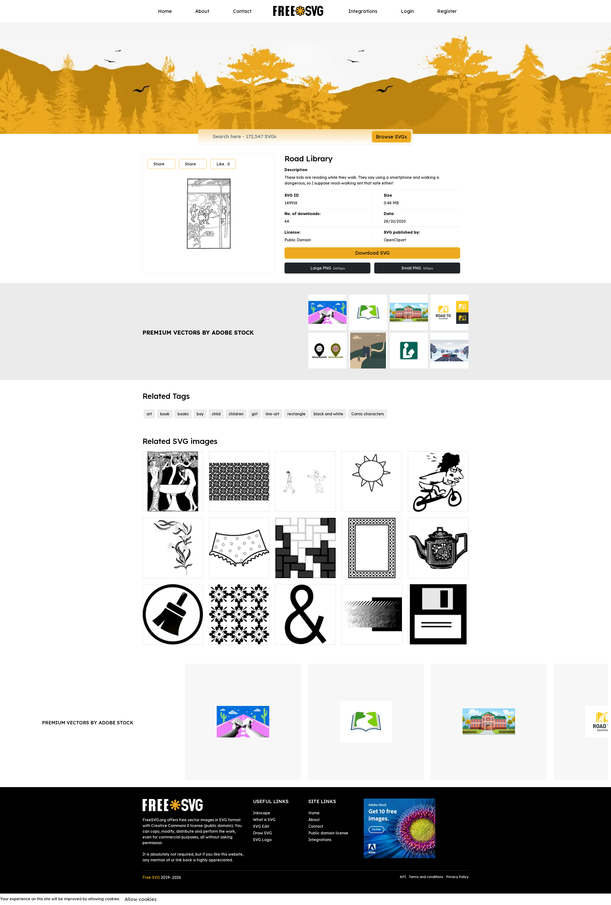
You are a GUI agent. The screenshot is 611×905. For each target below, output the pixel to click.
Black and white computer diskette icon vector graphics (438, 632)
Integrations (362, 11)
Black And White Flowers (171, 571)
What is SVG (264, 819)
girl (255, 413)
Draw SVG (262, 833)
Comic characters (367, 413)
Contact (242, 11)
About (202, 11)
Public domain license (328, 833)
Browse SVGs (391, 137)
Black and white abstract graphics (372, 635)
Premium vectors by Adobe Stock (198, 332)
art (149, 413)
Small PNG (417, 268)
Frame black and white (368, 571)
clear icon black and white (172, 638)
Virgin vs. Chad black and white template (305, 502)
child (216, 413)
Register (447, 11)
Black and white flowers (236, 638)
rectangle (296, 413)
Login (407, 11)
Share (158, 164)
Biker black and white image (438, 502)
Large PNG (327, 268)
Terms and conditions (426, 877)
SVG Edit (261, 826)
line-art (272, 413)
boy (200, 413)
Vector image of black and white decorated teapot (438, 568)
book (164, 413)
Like (223, 164)
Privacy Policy (457, 877)
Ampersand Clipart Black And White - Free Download (306, 632)
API (403, 877)
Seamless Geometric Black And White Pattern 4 (239, 502)
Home (165, 11)
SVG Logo (262, 839)
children (236, 413)
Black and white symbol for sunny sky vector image (372, 502)
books (183, 413)
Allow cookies (141, 899)
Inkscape (261, 812)
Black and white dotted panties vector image (239, 568)
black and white (328, 413)
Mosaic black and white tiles (305, 568)
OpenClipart (395, 239)
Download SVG (372, 253)
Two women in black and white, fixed (173, 502)
